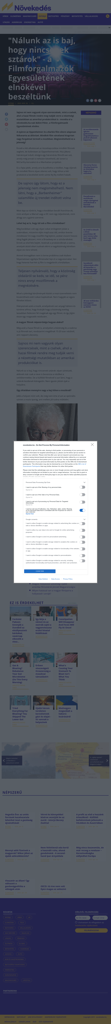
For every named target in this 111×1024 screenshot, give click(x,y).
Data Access (55, 579)
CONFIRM (40, 571)
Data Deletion (43, 579)
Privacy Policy (68, 579)
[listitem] (55, 482)
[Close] (93, 445)
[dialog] (55, 512)
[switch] (82, 487)
